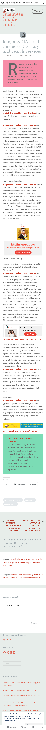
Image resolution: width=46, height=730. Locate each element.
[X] (7, 652)
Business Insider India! (13, 19)
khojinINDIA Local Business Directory (19, 113)
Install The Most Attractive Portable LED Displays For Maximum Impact (31, 526)
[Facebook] (4, 652)
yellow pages (10, 504)
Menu (38, 11)
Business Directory (13, 500)
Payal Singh (29, 56)
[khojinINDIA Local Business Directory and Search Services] (23, 35)
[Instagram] (11, 652)
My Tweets (7, 640)
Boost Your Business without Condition (20, 431)
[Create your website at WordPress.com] (23, 2)
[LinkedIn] (14, 652)
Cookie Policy (11, 720)
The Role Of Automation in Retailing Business (19, 690)
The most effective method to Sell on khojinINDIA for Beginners (13, 526)
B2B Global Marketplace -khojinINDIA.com (22, 339)
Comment (34, 623)
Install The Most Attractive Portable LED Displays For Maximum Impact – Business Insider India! (22, 562)
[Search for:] (12, 663)
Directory (30, 500)
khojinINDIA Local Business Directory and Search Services (22, 47)
